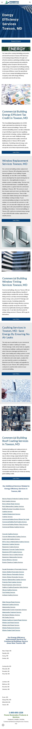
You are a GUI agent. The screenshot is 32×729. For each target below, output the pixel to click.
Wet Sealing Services (8, 617)
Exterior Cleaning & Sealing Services (12, 562)
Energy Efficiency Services (9, 559)
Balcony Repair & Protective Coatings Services (15, 498)
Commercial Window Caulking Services (13, 527)
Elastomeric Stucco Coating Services (12, 554)
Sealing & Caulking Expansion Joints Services (15, 587)
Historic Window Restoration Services (12, 577)
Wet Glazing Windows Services (11, 615)
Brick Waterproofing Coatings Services (13, 506)
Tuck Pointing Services (8, 592)
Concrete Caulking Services (10, 534)
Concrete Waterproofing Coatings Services (14, 536)
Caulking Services (7, 511)
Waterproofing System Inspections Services (14, 609)
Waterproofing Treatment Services (11, 612)
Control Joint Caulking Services (11, 539)
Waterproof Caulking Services (10, 604)
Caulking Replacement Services (11, 514)
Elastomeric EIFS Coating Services (12, 552)
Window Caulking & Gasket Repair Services (14, 620)
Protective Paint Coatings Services (12, 582)
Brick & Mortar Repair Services (11, 504)
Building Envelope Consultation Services (13, 509)
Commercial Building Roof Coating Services (14, 522)
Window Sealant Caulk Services (11, 630)
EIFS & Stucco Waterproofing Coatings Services (15, 541)
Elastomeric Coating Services (10, 547)
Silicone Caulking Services (9, 590)
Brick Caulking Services (9, 501)
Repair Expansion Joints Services (11, 584)
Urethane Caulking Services (10, 595)
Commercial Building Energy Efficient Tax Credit (15, 519)
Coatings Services (7, 516)
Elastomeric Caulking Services (10, 544)
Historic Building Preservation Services (13, 572)
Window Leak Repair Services (10, 622)
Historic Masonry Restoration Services (13, 574)
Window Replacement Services (11, 628)
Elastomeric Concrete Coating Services (13, 549)
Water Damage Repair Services (11, 602)
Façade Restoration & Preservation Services (14, 569)
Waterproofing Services (8, 607)
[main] (16, 21)
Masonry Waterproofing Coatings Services (14, 579)
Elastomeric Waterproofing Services (12, 557)
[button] (2, 2)
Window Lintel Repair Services (10, 625)
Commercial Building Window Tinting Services (15, 524)
